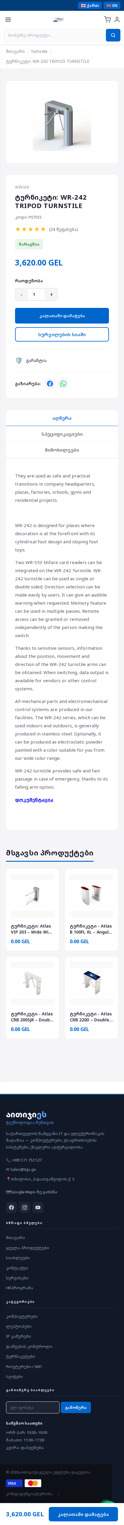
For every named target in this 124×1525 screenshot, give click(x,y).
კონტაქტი (17, 1268)
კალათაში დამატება (62, 315)
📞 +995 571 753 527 (24, 1160)
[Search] (113, 35)
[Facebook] (50, 383)
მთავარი (15, 51)
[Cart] (107, 19)
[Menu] (8, 19)
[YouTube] (38, 1207)
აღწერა (62, 418)
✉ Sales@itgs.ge (21, 1169)
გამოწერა (76, 1407)
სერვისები (17, 1278)
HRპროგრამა (19, 1287)
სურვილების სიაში (62, 334)
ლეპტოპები (19, 1326)
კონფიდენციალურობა (29, 1493)
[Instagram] (24, 1207)
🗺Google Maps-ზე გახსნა (31, 1192)
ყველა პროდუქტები (27, 1247)
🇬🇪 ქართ (90, 5)
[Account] (117, 19)
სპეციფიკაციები (62, 434)
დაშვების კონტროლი (29, 1346)
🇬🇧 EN (112, 5)
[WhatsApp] (63, 383)
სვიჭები (14, 1376)
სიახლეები (18, 1257)
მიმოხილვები (62, 450)
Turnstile (39, 51)
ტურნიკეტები (20, 1356)
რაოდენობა (29, 281)
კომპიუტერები (22, 1316)
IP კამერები (18, 1336)
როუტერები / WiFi (24, 1366)
